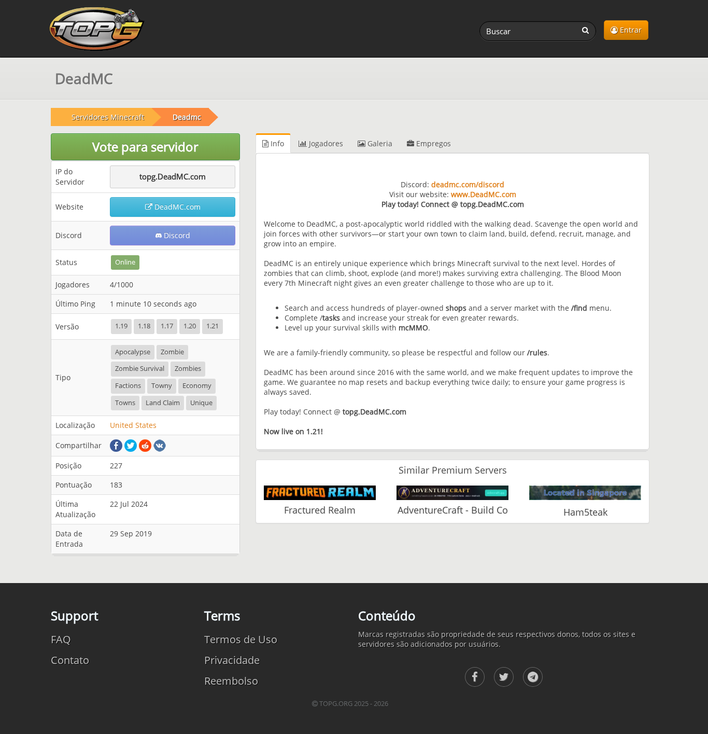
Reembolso (231, 681)
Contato (70, 660)
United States (133, 425)
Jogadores (325, 143)
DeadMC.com (176, 207)
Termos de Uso (240, 639)
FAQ (61, 639)
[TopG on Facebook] (474, 677)
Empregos (432, 143)
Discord (176, 235)
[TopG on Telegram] (532, 677)
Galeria (378, 143)
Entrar (630, 30)
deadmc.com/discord (467, 184)
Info (276, 143)
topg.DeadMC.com (172, 176)
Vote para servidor (145, 146)
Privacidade (232, 660)
